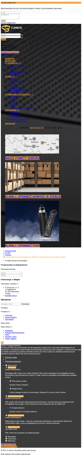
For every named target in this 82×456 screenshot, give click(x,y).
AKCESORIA (12, 110)
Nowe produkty (11, 317)
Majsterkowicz (15, 117)
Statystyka (12, 439)
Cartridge (13, 101)
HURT (7, 335)
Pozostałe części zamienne (21, 108)
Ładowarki (13, 112)
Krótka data (14, 92)
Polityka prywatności (13, 361)
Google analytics (18, 408)
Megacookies (17, 389)
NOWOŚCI (10, 59)
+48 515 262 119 (36, 128)
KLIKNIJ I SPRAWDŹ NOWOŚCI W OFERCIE (33, 196)
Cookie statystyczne (15, 396)
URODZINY (10, 123)
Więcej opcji (12, 365)
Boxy (11, 70)
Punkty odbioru (10, 339)
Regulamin (9, 331)
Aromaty (13, 85)
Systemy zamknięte (18, 72)
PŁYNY (10, 76)
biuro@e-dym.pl (11, 296)
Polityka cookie (11, 357)
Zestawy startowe (17, 65)
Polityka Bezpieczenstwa (14, 333)
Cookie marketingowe (16, 415)
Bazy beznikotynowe (18, 90)
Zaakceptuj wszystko (9, 447)
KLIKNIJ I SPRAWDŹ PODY (22, 245)
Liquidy (12, 79)
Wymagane (12, 367)
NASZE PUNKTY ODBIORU (22, 158)
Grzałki (12, 99)
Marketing (11, 441)
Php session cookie (19, 381)
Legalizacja (14, 74)
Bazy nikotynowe (16, 88)
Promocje (8, 315)
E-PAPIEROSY (13, 63)
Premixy (12, 83)
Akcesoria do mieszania (19, 119)
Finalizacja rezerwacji (10, 52)
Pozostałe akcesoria (18, 121)
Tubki (11, 106)
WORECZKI (10, 61)
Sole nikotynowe (16, 81)
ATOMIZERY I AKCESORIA (19, 94)
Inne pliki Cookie (14, 427)
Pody (11, 68)
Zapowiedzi (9, 319)
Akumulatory (14, 115)
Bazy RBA (13, 103)
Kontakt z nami (10, 337)
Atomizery (13, 97)
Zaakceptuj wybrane (8, 445)
